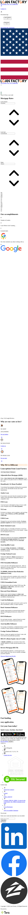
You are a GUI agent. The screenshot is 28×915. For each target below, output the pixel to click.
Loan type (3, 132)
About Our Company (9, 789)
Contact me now (8, 755)
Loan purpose (4, 101)
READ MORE (4, 741)
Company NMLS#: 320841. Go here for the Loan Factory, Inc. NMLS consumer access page (14, 802)
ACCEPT (11, 741)
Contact (6, 793)
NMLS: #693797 (8, 797)
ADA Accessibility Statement (11, 810)
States (2, 162)
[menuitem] (8, 18)
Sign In (2, 27)
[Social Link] (14, 849)
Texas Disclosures (8, 807)
